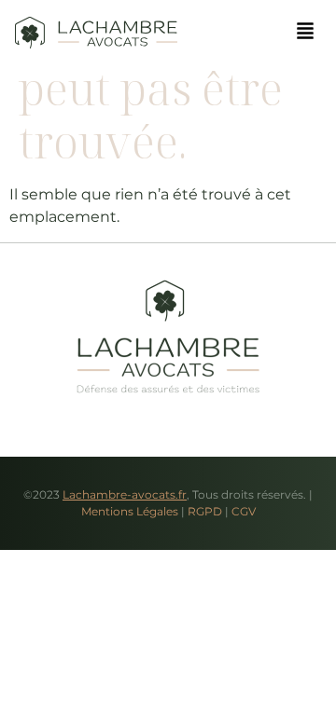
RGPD (205, 511)
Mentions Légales (129, 511)
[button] (305, 32)
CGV (243, 511)
